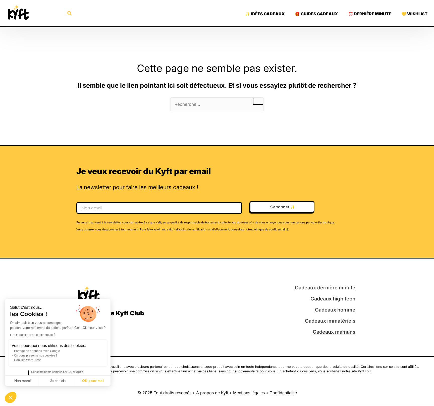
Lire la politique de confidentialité (32, 335)
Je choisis (58, 381)
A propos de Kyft (212, 392)
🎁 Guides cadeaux (316, 13)
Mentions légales (249, 392)
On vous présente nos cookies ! (35, 355)
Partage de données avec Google (37, 351)
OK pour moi (93, 381)
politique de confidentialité (270, 229)
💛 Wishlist (414, 13)
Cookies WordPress (27, 360)
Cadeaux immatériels (330, 321)
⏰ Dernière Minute (369, 13)
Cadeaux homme (335, 310)
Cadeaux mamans (334, 332)
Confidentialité (283, 392)
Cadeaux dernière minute (325, 288)
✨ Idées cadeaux (265, 13)
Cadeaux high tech (332, 299)
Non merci (22, 381)
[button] (11, 397)
